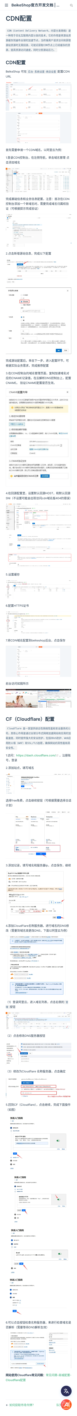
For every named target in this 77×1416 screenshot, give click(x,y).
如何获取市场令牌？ (22, 1405)
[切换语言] (66, 1391)
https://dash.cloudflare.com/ (37, 755)
